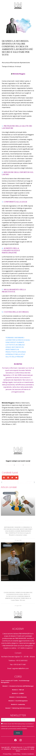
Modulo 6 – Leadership (18, 704)
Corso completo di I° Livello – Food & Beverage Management (15, 681)
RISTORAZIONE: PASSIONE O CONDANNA (18, 521)
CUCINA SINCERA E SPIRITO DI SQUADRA (18, 587)
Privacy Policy (7, 754)
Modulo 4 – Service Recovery (18, 697)
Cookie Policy (16, 754)
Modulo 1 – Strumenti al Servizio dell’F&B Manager (18, 686)
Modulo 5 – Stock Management (18, 701)
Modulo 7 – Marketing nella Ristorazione (18, 708)
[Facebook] (15, 740)
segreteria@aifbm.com (20, 668)
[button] (4, 478)
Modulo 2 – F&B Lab (18, 690)
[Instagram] (20, 740)
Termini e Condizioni (28, 754)
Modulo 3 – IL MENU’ (18, 693)
